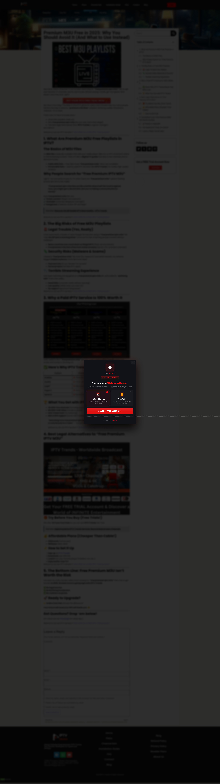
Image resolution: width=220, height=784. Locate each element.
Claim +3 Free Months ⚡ (110, 411)
